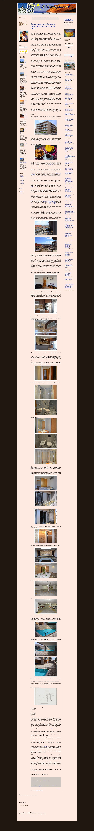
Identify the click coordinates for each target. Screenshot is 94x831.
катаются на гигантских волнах (49, 201)
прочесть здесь (51, 164)
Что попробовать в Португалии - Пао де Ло (68, 20)
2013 (21, 191)
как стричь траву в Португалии (68, 247)
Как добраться (44, 13)
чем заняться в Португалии (69, 281)
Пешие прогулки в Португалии (68, 84)
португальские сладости (69, 115)
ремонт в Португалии (68, 271)
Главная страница (22, 13)
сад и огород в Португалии (69, 121)
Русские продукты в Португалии (68, 196)
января (22, 185)
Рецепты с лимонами (68, 192)
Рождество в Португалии (69, 194)
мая (22, 176)
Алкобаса (38, 198)
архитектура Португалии (69, 214)
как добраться (37, 165)
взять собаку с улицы (68, 221)
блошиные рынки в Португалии (68, 219)
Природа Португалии (68, 110)
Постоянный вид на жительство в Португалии (69, 181)
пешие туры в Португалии (69, 114)
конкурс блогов (67, 113)
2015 (21, 188)
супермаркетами (34, 203)
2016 (21, 186)
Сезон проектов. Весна (24, 178)
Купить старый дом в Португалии (68, 91)
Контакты (36, 13)
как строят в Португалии (37, 784)
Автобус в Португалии (68, 126)
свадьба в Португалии (68, 278)
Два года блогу (67, 136)
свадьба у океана (67, 280)
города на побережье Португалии (68, 229)
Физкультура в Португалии (69, 206)
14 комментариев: (44, 780)
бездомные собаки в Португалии (68, 217)
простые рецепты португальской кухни (68, 118)
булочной (47, 187)
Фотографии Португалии (69, 208)
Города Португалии (68, 80)
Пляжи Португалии (68, 107)
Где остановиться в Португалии (68, 134)
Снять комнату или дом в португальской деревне (69, 202)
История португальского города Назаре (69, 149)
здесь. (38, 815)
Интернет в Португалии (69, 147)
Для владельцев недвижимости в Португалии (69, 138)
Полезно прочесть (68, 173)
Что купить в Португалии (69, 211)
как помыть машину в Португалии (68, 245)
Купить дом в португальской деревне (69, 159)
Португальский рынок (68, 176)
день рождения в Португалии (69, 231)
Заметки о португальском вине (69, 82)
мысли (66, 256)
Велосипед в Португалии (69, 131)
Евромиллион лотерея (68, 142)
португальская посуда (68, 264)
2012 (21, 192)
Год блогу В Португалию (69, 135)
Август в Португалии (68, 125)
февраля (22, 183)
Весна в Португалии (68, 97)
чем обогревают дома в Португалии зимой (68, 287)
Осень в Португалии (68, 168)
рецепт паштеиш (67, 275)
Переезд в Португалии (68, 169)
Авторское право (67, 127)
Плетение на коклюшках (69, 170)
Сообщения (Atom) (39, 790)
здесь (52, 728)
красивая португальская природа (69, 253)
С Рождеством (67, 197)
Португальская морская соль (69, 174)
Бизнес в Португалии (68, 130)
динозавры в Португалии (69, 111)
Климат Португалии (68, 155)
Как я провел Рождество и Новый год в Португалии (69, 153)
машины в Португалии (68, 88)
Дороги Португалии (68, 141)
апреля (22, 180)
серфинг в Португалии (68, 95)
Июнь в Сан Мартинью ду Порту (69, 100)
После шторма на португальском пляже (68, 179)
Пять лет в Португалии (68, 191)
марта (22, 182)
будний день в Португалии (69, 220)
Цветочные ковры (68, 209)
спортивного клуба (35, 187)
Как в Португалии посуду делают (69, 151)
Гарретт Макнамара (68, 98)
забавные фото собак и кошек (70, 239)
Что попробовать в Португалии (68, 87)
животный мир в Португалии (70, 237)
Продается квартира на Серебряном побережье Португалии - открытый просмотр (43, 26)
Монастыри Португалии (69, 162)
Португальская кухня (68, 77)
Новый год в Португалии (69, 103)
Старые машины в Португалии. (68, 205)
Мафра (66, 101)
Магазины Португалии (68, 160)
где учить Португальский (69, 227)
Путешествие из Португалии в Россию (69, 185)
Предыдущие (58, 788)
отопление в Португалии (69, 259)
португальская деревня (68, 262)
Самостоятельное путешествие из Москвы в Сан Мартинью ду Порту (69, 199)
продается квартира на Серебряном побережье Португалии (68, 269)
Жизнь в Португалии (68, 74)
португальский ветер (68, 265)
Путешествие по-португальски (67, 190)
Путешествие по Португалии (69, 187)
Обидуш (50, 203)
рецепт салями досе (68, 276)
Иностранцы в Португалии (69, 144)
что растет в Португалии (69, 124)
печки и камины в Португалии (68, 261)
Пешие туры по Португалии (55, 13)
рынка (32, 186)
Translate (71, 56)
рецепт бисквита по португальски (68, 274)
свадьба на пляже (67, 279)
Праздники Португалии (69, 79)
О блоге (30, 13)
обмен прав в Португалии (69, 257)
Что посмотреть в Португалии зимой (70, 213)
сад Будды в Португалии (69, 119)
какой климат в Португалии (69, 250)
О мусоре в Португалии (69, 166)
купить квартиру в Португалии (68, 255)
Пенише (55, 203)
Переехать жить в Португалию (68, 106)
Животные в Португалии (69, 143)
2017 (21, 175)
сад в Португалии (68, 120)
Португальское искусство (69, 109)
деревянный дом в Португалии (68, 234)
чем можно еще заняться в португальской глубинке (69, 285)
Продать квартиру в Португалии (68, 183)
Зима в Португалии (68, 89)
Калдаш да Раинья (52, 202)
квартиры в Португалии (45, 784)
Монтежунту (67, 163)
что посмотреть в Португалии (70, 75)
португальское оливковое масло (69, 267)
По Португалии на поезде (69, 172)
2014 (21, 189)
